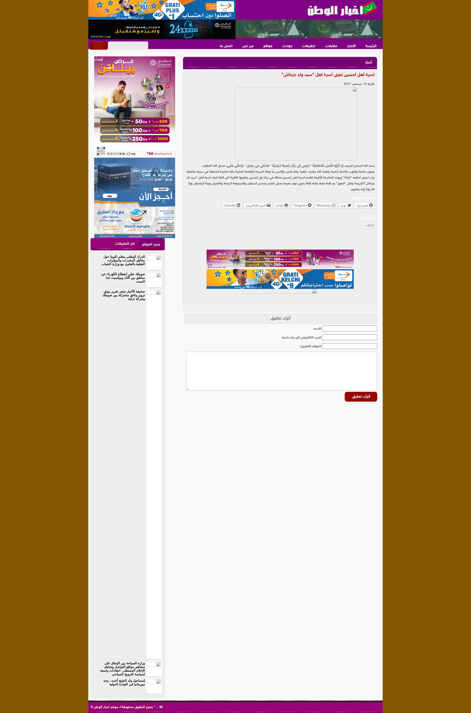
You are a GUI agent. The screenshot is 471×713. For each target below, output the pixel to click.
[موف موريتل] (162, 10)
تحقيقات (308, 46)
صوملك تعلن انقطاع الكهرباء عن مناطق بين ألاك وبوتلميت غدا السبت (123, 277)
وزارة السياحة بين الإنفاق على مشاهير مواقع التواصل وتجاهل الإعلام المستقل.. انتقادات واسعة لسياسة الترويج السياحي (122, 668)
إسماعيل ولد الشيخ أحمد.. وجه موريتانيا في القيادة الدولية (124, 682)
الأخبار (351, 46)
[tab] (151, 244)
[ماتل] (280, 299)
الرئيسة (371, 46)
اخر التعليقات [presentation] (125, 244)
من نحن (248, 46)
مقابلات (331, 46)
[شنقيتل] (162, 29)
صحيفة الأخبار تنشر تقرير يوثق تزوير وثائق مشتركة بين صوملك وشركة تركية (123, 295)
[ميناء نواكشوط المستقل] (309, 29)
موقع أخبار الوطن (105, 707)
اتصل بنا (226, 46)
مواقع (268, 46)
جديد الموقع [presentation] (151, 244)
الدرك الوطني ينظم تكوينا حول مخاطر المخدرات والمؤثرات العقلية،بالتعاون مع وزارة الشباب (123, 260)
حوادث (287, 46)
